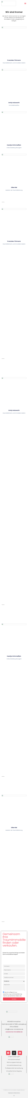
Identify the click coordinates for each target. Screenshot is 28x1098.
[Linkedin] (20, 1053)
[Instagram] (14, 1053)
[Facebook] (8, 1053)
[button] (25, 3)
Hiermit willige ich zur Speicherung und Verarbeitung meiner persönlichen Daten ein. (12, 994)
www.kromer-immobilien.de (14, 1032)
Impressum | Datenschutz (14, 1092)
